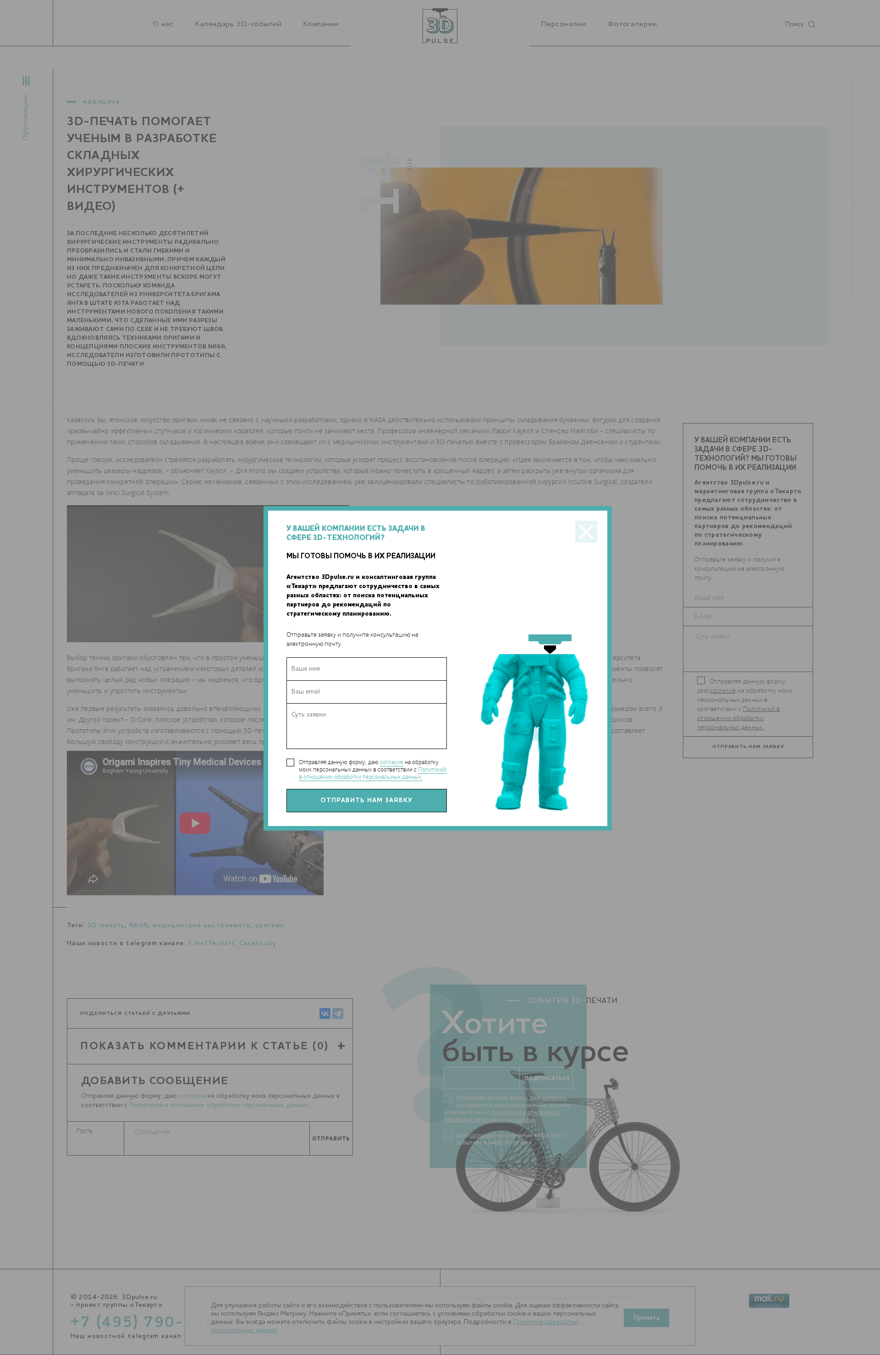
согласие (391, 762)
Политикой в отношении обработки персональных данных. (372, 773)
